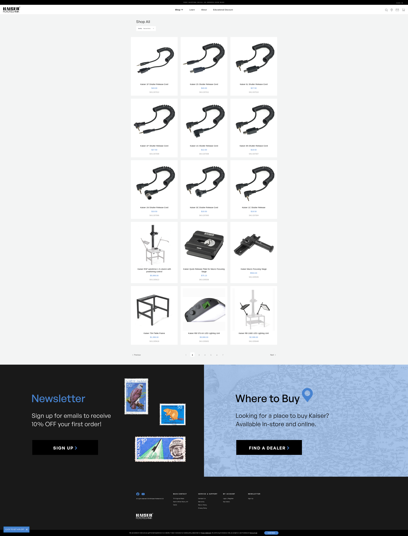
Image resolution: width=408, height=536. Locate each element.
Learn (192, 10)
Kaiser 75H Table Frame (154, 333)
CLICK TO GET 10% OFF (14, 529)
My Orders (226, 502)
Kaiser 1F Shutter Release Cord (154, 84)
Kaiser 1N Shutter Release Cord (154, 207)
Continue (271, 533)
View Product (154, 60)
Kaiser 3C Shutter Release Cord (204, 207)
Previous (137, 355)
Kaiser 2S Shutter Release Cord (204, 84)
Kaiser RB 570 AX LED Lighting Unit (204, 333)
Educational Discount (223, 10)
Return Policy (202, 505)
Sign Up (250, 498)
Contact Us (202, 498)
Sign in (399, 3)
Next (272, 355)
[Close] (27, 529)
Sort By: (140, 28)
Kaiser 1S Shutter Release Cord (204, 146)
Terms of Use (253, 533)
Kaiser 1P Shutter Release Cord (154, 146)
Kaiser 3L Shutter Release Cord (254, 84)
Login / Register (228, 498)
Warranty (201, 502)
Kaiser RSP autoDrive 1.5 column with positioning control (154, 270)
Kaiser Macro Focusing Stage (254, 269)
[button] (65, 447)
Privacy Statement (206, 533)
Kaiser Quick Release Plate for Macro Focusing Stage (204, 270)
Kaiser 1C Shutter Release (253, 207)
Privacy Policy (202, 508)
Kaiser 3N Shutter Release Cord (254, 146)
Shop (177, 10)
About (204, 10)
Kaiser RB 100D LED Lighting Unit (254, 333)
